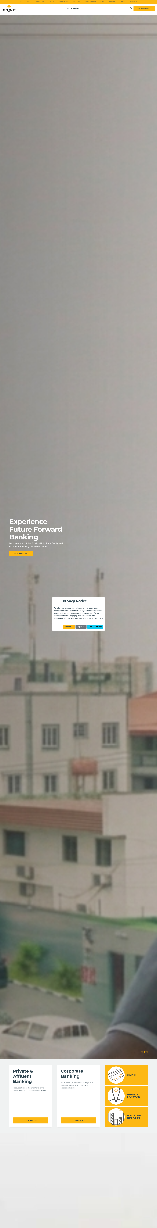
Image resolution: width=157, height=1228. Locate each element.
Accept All (69, 627)
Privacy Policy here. (95, 618)
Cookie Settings (95, 627)
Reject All (81, 627)
